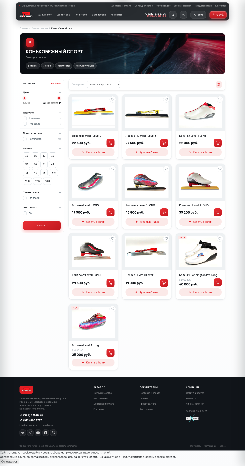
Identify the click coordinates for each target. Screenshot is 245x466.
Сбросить (55, 83)
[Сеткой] (219, 84)
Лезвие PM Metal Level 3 (141, 136)
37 (44, 155)
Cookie (223, 445)
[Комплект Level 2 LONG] (200, 182)
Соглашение (210, 445)
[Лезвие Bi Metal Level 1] (146, 251)
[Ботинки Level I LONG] (93, 182)
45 (44, 172)
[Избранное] (183, 15)
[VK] (23, 432)
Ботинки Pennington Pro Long (198, 275)
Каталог (47, 14)
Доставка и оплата (121, 5)
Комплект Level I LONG (86, 275)
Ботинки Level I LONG (85, 205)
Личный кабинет (182, 5)
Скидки (144, 398)
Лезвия (47, 65)
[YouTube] (38, 432)
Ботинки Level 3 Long (85, 345)
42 (52, 164)
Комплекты (64, 65)
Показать (42, 225)
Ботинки (32, 65)
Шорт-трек (63, 14)
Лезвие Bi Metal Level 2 (86, 136)
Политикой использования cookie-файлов (149, 457)
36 (35, 155)
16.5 (53, 172)
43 (26, 172)
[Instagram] (30, 432)
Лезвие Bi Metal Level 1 (140, 275)
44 (35, 172)
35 (26, 155)
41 (44, 164)
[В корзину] (110, 143)
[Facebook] (45, 432)
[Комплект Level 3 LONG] (146, 182)
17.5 (37, 181)
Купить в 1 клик (95, 152)
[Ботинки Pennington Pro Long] (200, 251)
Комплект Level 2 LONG (194, 205)
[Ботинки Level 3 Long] (93, 322)
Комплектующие (85, 65)
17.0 (27, 181)
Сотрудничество (144, 5)
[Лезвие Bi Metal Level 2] (93, 112)
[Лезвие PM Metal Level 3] (146, 112)
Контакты (220, 5)
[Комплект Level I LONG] (93, 251)
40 (35, 164)
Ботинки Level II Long (192, 136)
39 (26, 164)
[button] (172, 15)
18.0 (47, 181)
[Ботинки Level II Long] (200, 112)
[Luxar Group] (192, 418)
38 (52, 155)
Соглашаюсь (9, 461)
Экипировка (99, 14)
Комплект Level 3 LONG (140, 205)
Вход (200, 14)
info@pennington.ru (30, 424)
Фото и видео (163, 5)
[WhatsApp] (53, 432)
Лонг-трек (81, 14)
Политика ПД (194, 445)
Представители (203, 5)
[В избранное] (113, 99)
